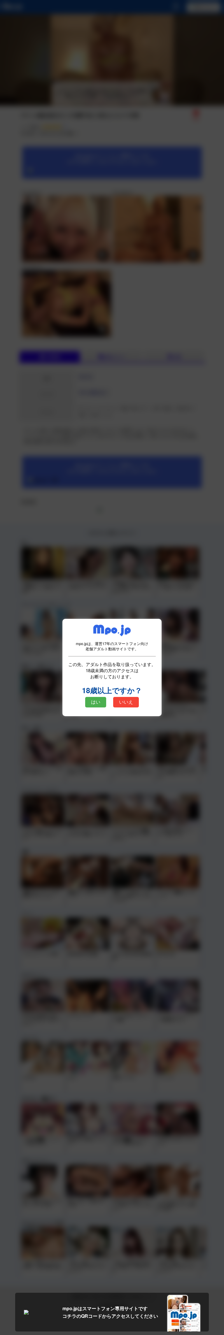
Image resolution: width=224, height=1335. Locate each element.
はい (95, 702)
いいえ (126, 702)
